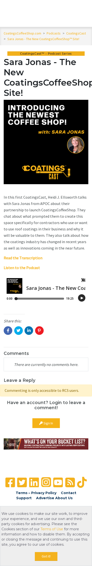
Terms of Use (51, 529)
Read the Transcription (23, 257)
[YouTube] (58, 482)
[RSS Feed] (70, 482)
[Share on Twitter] (18, 330)
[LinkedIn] (34, 482)
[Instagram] (46, 482)
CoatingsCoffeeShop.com (22, 33)
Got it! (46, 556)
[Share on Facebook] (8, 330)
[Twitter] (22, 482)
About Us (64, 498)
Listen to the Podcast (22, 267)
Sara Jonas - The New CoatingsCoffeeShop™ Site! (43, 39)
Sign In (48, 423)
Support (24, 498)
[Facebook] (10, 482)
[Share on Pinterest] (39, 330)
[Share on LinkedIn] (29, 330)
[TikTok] (82, 482)
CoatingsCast (76, 33)
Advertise (45, 498)
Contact (68, 493)
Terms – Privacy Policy (36, 493)
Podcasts (54, 33)
